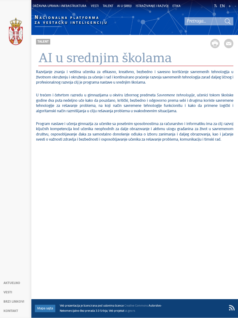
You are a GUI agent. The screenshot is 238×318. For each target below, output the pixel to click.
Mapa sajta (45, 308)
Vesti (7, 292)
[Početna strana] (16, 32)
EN (222, 6)
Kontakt (10, 311)
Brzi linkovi (13, 301)
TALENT (43, 41)
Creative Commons (136, 305)
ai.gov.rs (130, 311)
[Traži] (227, 21)
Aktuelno (11, 283)
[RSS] (231, 307)
